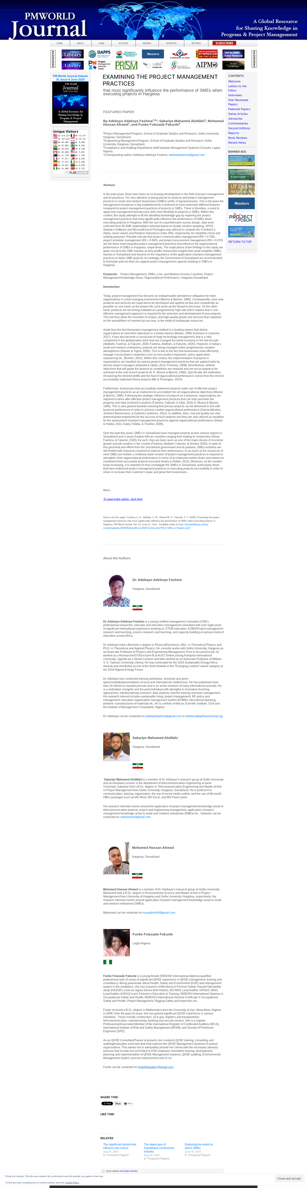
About (80, 43)
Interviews (235, 95)
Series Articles (238, 114)
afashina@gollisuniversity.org (204, 716)
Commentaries (238, 123)
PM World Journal (42, 11)
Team (101, 43)
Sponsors (171, 43)
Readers (147, 43)
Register (224, 44)
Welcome (234, 81)
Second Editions (239, 128)
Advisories (235, 118)
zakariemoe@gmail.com (135, 816)
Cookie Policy (72, 1182)
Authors (123, 43)
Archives (196, 43)
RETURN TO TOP (240, 241)
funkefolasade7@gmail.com (155, 1067)
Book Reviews (237, 138)
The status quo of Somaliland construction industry (159, 1148)
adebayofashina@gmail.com (187, 154)
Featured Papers (129, 1171)
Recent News (237, 142)
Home (60, 43)
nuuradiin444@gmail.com (159, 912)
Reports (233, 133)
